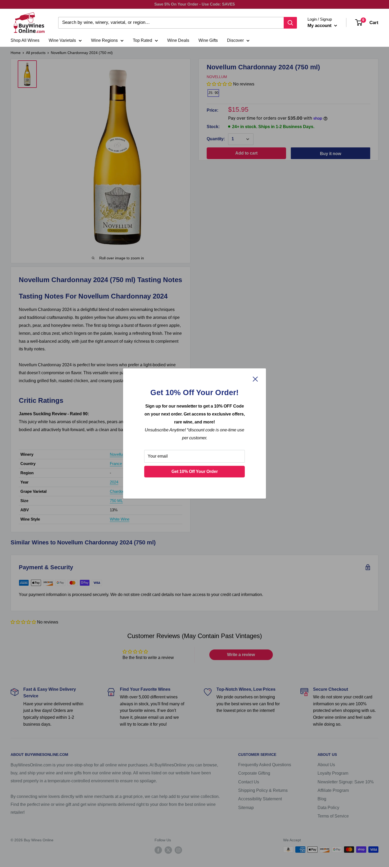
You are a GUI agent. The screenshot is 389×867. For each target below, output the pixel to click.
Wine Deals (178, 40)
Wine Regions (104, 40)
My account (320, 25)
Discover (235, 40)
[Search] (290, 23)
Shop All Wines (25, 40)
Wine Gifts (208, 40)
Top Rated (142, 40)
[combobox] (171, 23)
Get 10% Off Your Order (194, 471)
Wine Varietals (62, 40)
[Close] (255, 379)
